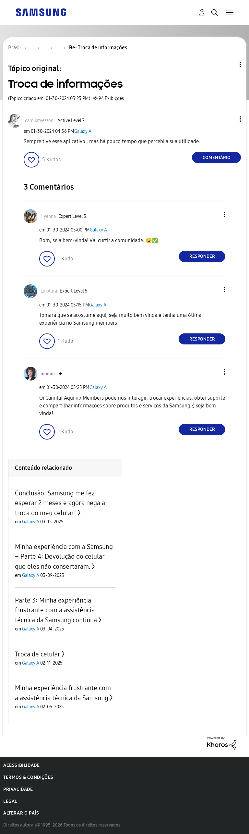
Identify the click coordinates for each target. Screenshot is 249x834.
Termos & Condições (28, 777)
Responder (202, 256)
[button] (229, 119)
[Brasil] (41, 12)
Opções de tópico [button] (229, 64)
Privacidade (18, 789)
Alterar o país (21, 813)
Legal (10, 801)
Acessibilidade (21, 765)
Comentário (217, 157)
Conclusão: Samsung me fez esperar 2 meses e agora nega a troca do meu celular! (60, 503)
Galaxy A (82, 131)
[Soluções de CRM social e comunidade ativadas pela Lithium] (221, 743)
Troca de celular (37, 654)
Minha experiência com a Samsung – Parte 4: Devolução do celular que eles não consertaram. (64, 556)
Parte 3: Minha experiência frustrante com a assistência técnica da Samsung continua (56, 610)
